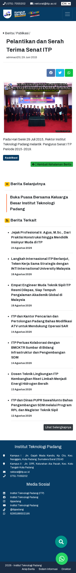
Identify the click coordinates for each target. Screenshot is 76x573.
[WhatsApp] (69, 72)
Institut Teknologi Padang (24, 497)
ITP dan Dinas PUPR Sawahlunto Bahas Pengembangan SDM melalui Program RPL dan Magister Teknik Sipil (42, 405)
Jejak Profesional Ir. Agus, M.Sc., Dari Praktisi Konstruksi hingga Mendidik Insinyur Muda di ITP (41, 237)
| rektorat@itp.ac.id (45, 3)
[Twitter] (60, 72)
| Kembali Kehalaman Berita (53, 164)
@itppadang (17, 509)
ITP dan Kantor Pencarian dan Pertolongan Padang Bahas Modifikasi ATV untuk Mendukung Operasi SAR (41, 321)
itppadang (15, 501)
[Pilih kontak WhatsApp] (62, 559)
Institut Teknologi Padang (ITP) (27, 493)
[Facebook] (51, 72)
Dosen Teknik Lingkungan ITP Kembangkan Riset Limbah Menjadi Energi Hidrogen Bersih (38, 378)
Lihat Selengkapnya (58, 427)
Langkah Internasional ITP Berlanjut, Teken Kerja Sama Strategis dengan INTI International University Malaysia (40, 263)
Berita (9, 33)
